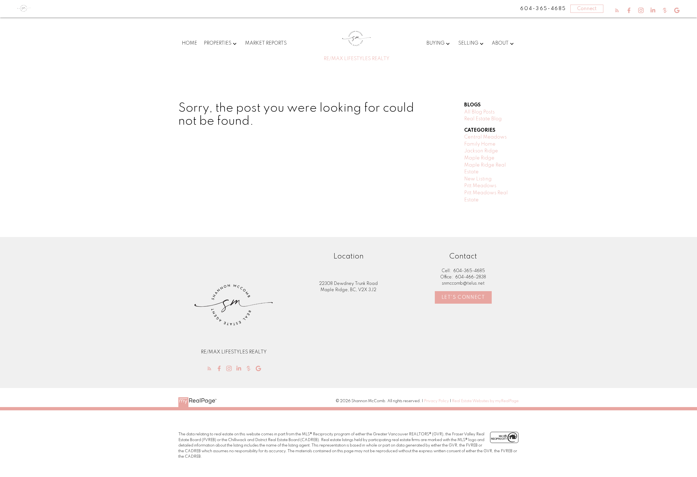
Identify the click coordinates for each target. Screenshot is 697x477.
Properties (217, 43)
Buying (435, 43)
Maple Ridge (479, 158)
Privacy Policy (436, 401)
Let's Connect (463, 297)
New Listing (478, 179)
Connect (587, 8)
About (500, 43)
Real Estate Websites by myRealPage (485, 401)
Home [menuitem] (189, 43)
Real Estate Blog (483, 118)
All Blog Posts (479, 112)
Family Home (480, 144)
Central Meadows (485, 137)
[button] (617, 10)
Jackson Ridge (481, 151)
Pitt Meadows (480, 185)
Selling (468, 43)
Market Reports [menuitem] (266, 43)
